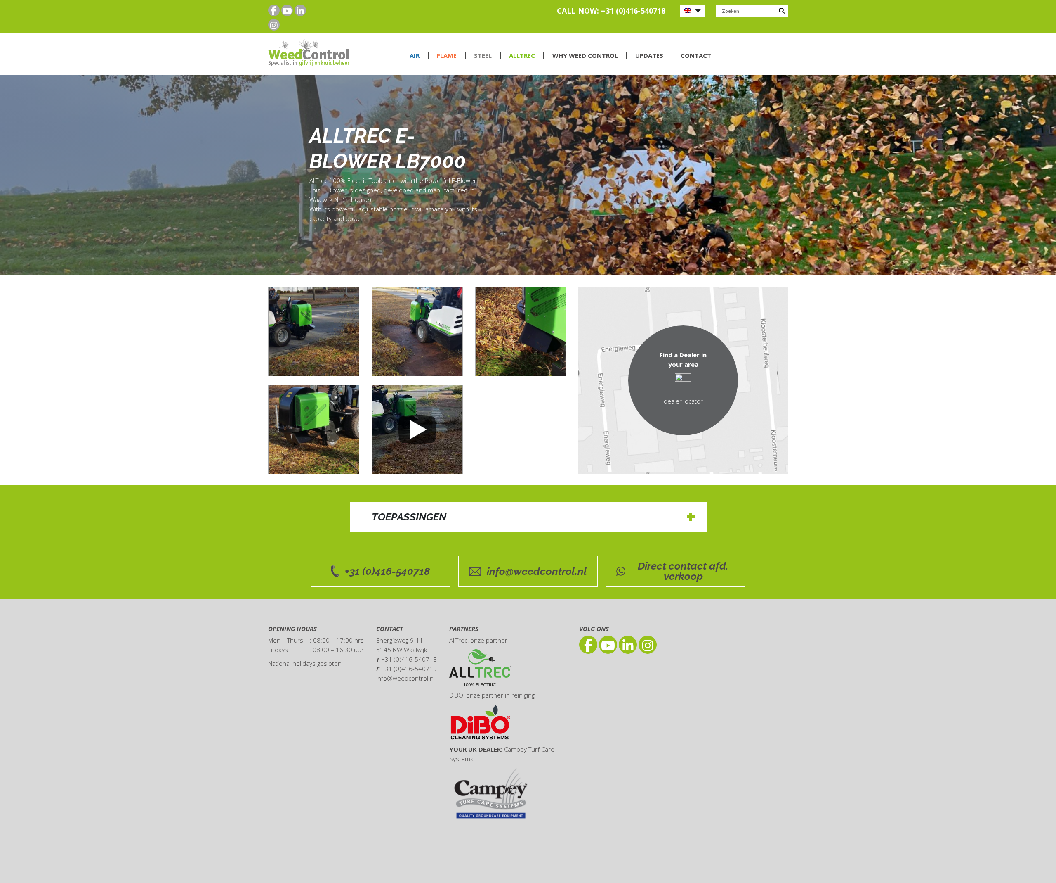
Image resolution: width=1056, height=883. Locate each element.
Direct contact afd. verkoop (683, 571)
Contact (696, 55)
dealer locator (683, 401)
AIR (415, 55)
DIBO (456, 695)
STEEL (483, 55)
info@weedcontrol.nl (537, 571)
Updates (649, 55)
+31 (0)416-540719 (409, 669)
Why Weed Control (585, 55)
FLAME (447, 55)
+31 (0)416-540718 (387, 571)
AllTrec (522, 55)
